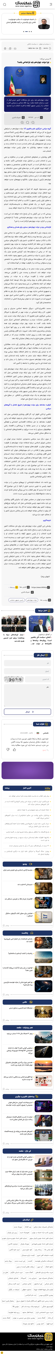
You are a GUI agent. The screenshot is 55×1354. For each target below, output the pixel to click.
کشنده (30, 1261)
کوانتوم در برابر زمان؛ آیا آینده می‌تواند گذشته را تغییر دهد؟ (17, 969)
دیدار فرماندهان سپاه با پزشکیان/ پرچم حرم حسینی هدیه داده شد (13, 638)
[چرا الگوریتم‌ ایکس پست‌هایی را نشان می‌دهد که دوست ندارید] (43, 1081)
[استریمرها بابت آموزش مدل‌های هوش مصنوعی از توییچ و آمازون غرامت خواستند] (43, 1106)
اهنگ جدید (6, 1318)
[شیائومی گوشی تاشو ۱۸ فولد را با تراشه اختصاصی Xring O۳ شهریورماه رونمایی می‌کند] (43, 1052)
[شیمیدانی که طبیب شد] (43, 888)
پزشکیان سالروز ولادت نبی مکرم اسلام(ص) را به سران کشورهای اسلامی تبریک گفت (27, 816)
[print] (5, 49)
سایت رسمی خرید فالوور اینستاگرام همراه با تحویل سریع (35, 1301)
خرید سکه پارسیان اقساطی (44, 1272)
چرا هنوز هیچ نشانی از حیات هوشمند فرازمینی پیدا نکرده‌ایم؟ (18, 983)
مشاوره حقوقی (26, 1289)
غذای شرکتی (49, 1284)
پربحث (7, 788)
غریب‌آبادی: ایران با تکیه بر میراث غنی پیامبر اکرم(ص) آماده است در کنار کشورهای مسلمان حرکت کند (27, 803)
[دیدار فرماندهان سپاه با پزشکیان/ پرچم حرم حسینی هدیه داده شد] (14, 624)
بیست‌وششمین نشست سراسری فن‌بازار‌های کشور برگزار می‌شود (18, 1187)
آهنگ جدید (29, 1272)
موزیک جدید (18, 1227)
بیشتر (7, 925)
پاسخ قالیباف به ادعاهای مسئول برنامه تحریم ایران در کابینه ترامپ (27, 832)
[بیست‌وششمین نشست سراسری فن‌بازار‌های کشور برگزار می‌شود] (43, 1190)
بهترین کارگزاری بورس (46, 1295)
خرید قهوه (50, 1323)
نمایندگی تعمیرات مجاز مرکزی (43, 1227)
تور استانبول (38, 1284)
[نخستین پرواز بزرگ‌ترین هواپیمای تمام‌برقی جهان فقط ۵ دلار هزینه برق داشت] (43, 1066)
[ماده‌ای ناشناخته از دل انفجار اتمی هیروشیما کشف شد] (43, 943)
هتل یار (5, 1272)
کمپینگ (23, 1278)
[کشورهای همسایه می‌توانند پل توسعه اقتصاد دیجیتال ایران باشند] (43, 1135)
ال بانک (50, 1318)
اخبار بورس (40, 1323)
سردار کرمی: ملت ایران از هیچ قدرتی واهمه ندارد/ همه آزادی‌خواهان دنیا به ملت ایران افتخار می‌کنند (27, 825)
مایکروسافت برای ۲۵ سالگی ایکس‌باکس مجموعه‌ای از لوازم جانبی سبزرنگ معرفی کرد (18, 1201)
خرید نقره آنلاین (14, 1249)
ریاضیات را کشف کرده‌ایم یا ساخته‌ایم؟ (20, 953)
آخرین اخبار (27, 788)
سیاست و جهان (43, 44)
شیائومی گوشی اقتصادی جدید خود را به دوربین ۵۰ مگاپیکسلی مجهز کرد (19, 1158)
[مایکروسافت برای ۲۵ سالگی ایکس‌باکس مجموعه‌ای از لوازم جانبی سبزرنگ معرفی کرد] (43, 1204)
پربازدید (47, 788)
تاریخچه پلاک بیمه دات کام (30, 1306)
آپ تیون (39, 1267)
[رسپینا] (27, 770)
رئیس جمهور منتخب (16, 600)
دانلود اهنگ (49, 1267)
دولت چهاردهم (32, 600)
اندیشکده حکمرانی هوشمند (44, 1261)
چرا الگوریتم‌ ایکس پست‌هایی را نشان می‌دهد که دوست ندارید (18, 1078)
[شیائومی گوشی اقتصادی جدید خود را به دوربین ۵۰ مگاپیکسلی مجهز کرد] (43, 1161)
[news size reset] (27, 122)
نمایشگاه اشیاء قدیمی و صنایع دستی (20, 1008)
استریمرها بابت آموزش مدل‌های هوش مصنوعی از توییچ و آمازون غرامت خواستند (19, 1103)
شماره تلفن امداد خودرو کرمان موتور (41, 1238)
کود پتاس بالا (48, 1249)
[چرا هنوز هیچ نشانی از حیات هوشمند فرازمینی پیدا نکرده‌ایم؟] (43, 986)
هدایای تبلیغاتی (13, 1278)
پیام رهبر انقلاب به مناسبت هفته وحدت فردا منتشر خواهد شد (29, 796)
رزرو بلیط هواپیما (14, 1312)
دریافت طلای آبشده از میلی (25, 1267)
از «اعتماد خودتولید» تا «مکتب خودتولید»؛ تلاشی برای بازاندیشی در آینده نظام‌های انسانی (21, 21)
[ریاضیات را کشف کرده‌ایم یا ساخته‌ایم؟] (43, 957)
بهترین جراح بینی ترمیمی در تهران (24, 1318)
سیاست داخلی (32, 44)
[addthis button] (23, 117)
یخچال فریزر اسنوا (8, 1301)
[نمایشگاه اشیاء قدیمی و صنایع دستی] (43, 1012)
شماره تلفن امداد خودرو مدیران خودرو (14, 1238)
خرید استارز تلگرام (17, 1272)
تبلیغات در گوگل (14, 1289)
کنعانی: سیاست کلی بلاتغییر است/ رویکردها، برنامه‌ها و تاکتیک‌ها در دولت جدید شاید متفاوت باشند (41, 640)
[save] (10, 48)
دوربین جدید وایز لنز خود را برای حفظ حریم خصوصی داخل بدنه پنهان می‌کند (18, 1172)
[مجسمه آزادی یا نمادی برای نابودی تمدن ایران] (43, 874)
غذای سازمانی (26, 1284)
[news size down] (33, 122)
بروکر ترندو (8, 1261)
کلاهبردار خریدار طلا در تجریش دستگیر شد (18, 899)
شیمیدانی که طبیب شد (25, 884)
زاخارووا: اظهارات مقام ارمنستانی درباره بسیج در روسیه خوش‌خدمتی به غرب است (27, 839)
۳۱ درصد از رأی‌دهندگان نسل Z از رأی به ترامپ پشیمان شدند (29, 845)
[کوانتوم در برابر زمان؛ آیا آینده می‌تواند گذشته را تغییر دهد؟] (43, 972)
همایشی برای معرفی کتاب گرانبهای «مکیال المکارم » (19, 914)
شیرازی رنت (32, 1278)
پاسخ (44, 750)
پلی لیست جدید (20, 1261)
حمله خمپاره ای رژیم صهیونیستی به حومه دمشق (33, 810)
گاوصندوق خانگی (47, 1306)
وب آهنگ (28, 1227)
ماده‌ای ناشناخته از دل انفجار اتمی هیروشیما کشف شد (18, 940)
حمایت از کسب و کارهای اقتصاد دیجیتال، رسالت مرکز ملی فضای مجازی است (19, 1118)
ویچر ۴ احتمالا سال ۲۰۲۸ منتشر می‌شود (19, 1033)
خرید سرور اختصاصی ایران (44, 1312)
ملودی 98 (16, 1306)
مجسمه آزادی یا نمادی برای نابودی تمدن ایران (17, 870)
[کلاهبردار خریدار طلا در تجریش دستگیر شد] (43, 903)
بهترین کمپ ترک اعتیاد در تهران (42, 1232)
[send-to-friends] (15, 49)
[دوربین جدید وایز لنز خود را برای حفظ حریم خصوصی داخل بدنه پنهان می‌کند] (43, 1175)
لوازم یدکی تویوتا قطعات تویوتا (43, 1289)
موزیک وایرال (25, 1244)
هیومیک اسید (24, 1232)
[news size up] (22, 122)
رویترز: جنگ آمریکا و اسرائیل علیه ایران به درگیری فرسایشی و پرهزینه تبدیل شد (27, 852)
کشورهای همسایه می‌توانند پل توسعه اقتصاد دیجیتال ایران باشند (18, 1132)
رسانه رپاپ (38, 1249)
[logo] (27, 4)
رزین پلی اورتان (12, 1232)
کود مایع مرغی (27, 1249)
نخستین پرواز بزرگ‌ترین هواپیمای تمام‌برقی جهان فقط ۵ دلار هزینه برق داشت (19, 1063)
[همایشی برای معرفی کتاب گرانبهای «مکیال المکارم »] (43, 917)
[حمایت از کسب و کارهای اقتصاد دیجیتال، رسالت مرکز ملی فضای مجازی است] (43, 1121)
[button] (31, 31)
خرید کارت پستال (14, 1284)
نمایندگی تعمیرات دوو (46, 1278)
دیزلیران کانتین (13, 1244)
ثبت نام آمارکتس (30, 1295)
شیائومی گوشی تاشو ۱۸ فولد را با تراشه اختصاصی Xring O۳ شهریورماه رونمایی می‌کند (19, 1050)
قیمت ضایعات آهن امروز (45, 1255)
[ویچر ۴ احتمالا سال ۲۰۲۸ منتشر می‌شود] (43, 1037)
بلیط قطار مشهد (27, 1312)
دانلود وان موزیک (28, 1323)
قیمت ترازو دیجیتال (28, 1255)
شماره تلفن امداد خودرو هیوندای (42, 1244)
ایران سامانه (39, 1349)
